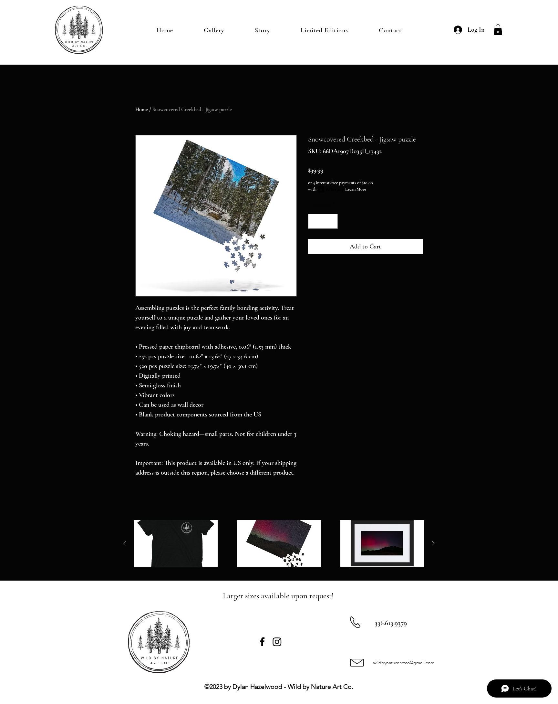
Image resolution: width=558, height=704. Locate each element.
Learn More (355, 189)
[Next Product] (433, 543)
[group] (279, 543)
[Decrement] (314, 221)
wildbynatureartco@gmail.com (403, 663)
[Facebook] (262, 641)
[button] (497, 29)
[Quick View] (176, 543)
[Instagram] (277, 641)
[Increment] (331, 221)
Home (141, 109)
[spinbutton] (323, 221)
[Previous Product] (125, 543)
